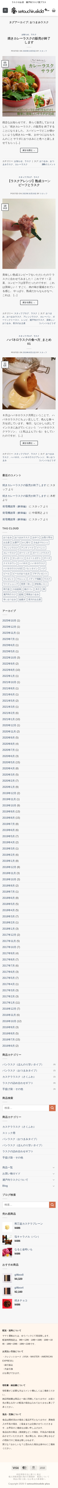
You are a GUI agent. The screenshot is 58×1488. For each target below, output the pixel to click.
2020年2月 (8, 780)
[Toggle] (54, 1167)
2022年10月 (9, 657)
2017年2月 (8, 996)
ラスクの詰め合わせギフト (17, 1083)
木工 (38, 589)
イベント (41, 548)
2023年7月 (8, 639)
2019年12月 (9, 793)
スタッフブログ (25, 177)
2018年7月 (8, 891)
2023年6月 (8, 645)
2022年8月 (8, 670)
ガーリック (24, 553)
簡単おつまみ (32, 594)
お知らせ (25, 34)
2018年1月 (8, 928)
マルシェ (21, 579)
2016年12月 (9, 1008)
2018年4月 (8, 910)
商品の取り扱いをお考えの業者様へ (29, 1479)
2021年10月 (9, 682)
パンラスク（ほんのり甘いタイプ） (23, 1064)
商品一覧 (7, 1167)
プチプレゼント (40, 573)
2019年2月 (8, 854)
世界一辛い (26, 584)
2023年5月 (8, 651)
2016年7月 (8, 1039)
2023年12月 (9, 626)
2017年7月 (8, 965)
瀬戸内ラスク (9, 594)
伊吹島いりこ (41, 584)
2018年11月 (9, 873)
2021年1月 (8, 719)
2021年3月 (8, 706)
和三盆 (6, 589)
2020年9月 (8, 737)
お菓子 (16, 542)
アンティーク (27, 548)
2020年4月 (8, 768)
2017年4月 (8, 984)
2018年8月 (8, 885)
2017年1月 (8, 1002)
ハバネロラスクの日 (12, 568)
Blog (5, 1185)
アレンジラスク (30, 317)
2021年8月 (8, 688)
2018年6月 (8, 898)
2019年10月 (9, 805)
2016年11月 (9, 1015)
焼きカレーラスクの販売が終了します (24, 485)
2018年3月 (8, 916)
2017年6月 (8, 971)
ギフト (6, 558)
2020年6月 (8, 756)
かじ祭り (26, 542)
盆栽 (21, 594)
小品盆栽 (17, 589)
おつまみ (43, 161)
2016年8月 (8, 1033)
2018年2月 (8, 922)
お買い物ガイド (11, 1173)
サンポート (18, 558)
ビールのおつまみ (21, 573)
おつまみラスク (14, 317)
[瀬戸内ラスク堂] (29, 10)
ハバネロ (15, 457)
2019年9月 (8, 811)
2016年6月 (8, 1045)
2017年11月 (9, 941)
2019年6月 (8, 830)
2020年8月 (8, 743)
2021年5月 (8, 700)
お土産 (6, 542)
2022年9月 (8, 663)
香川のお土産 (19, 323)
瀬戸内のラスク (37, 320)
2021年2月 (8, 713)
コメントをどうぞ (47, 323)
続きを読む (29, 150)
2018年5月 (8, 904)
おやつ (36, 537)
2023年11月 (9, 633)
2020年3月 (8, 774)
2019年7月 (8, 824)
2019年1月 (8, 861)
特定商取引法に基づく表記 (28, 1474)
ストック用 (8, 1133)
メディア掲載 (34, 579)
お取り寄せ (47, 537)
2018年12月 (9, 867)
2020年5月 (8, 762)
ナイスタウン (9, 563)
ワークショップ (10, 584)
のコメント (49, 164)
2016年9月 (8, 1027)
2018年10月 (9, 879)
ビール (6, 573)
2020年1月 (8, 787)
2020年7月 (8, 750)
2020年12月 (9, 725)
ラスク (34, 34)
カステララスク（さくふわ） (19, 1076)
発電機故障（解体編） (15, 506)
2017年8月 (8, 959)
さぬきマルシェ (41, 542)
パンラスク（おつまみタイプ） (20, 1070)
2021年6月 (8, 694)
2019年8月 (8, 817)
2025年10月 (9, 620)
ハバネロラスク (37, 563)
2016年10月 (9, 1021)
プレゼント (8, 579)
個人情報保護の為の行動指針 (22, 1477)
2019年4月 (8, 842)
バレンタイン (31, 568)
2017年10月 (9, 947)
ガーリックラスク (41, 553)
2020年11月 (9, 731)
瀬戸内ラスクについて (15, 1179)
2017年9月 (8, 953)
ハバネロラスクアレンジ (32, 457)
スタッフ (43, 51)
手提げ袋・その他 (12, 1089)
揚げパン (28, 589)
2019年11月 (9, 799)
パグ (43, 568)
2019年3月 (8, 848)
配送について (43, 1477)
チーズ (47, 558)
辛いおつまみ (9, 599)
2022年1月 (8, 676)
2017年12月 (9, 934)
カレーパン (45, 317)
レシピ (24, 320)
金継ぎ (22, 599)
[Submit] (52, 1108)
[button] (5, 10)
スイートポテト (33, 558)
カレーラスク (21, 164)
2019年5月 (8, 836)
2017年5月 (8, 978)
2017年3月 (8, 990)
